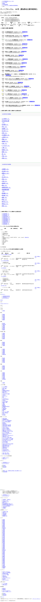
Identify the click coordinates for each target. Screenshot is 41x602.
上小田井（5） (6, 118)
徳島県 (3, 369)
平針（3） (4, 156)
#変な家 (3, 422)
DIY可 (3, 413)
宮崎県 (3, 378)
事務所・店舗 (4, 402)
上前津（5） (5, 137)
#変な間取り (4, 423)
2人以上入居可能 (5, 399)
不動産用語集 (4, 576)
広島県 (3, 359)
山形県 (3, 318)
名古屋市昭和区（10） (6, 218)
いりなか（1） (6, 145)
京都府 (3, 351)
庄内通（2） (5, 124)
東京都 (3, 323)
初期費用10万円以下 (6, 406)
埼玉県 (3, 326)
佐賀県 (3, 373)
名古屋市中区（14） (6, 217)
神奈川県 (4, 324)
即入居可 (4, 407)
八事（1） (4, 147)
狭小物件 (4, 414)
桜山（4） (4, 185)
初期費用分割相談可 (6, 390)
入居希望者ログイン (6, 297)
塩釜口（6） (5, 149)
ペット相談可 (4, 386)
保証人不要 (4, 391)
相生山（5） (5, 203)
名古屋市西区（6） (5, 215)
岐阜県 (3, 344)
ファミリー (4, 398)
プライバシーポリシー (6, 590)
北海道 (3, 310)
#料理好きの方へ (5, 434)
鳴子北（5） (5, 201)
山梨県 (3, 333)
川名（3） (4, 143)
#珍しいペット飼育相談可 (7, 420)
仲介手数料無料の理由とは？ (7, 503)
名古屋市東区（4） (5, 213)
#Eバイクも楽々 (5, 442)
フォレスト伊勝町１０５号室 (6, 254)
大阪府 (3, 349)
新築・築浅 (4, 388)
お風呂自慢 (4, 408)
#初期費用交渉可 (5, 419)
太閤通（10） (5, 169)
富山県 (3, 337)
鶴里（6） (4, 197)
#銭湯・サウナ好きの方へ (7, 430)
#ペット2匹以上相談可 (6, 421)
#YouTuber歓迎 (5, 441)
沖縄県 (3, 382)
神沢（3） (4, 206)
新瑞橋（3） (5, 193)
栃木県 (3, 328)
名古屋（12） (5, 171)
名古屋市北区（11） (6, 214)
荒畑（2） (4, 139)
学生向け (4, 400)
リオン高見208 (3, 267)
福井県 (3, 338)
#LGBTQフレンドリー (6, 451)
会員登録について (5, 501)
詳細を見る (27, 237)
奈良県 (3, 353)
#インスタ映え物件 (5, 432)
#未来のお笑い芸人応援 (6, 424)
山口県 (3, 362)
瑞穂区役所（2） (6, 187)
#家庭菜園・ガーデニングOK (7, 431)
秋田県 (3, 316)
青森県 (3, 314)
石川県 (3, 335)
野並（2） (4, 199)
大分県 (3, 564)
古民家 (3, 404)
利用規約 (4, 589)
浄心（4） (4, 126)
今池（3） (4, 181)
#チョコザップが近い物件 (7, 437)
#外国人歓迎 (4, 418)
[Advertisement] (20, 481)
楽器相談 (4, 409)
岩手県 (3, 315)
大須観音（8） (6, 135)
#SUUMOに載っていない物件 (7, 439)
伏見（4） (4, 133)
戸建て (3, 403)
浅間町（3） (5, 128)
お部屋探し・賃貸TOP (6, 499)
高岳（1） (4, 179)
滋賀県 (3, 352)
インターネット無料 (6, 393)
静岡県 (3, 343)
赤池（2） (4, 158)
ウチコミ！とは (5, 500)
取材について (4, 502)
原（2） (4, 154)
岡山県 (3, 358)
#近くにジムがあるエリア (7, 433)
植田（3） (4, 152)
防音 (3, 410)
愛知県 (3, 3)
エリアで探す (4, 2)
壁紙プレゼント (5, 392)
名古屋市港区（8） (5, 223)
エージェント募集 (5, 574)
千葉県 (3, 325)
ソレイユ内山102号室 (5, 260)
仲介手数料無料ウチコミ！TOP (8, 1)
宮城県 (3, 317)
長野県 (3, 334)
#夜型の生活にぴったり (6, 444)
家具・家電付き (5, 412)
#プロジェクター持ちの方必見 (7, 443)
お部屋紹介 (4, 514)
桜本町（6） (5, 195)
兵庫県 (3, 350)
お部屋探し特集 (5, 511)
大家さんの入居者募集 (6, 572)
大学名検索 (4, 513)
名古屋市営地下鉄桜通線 (6, 164)
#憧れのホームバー (5, 446)
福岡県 (3, 372)
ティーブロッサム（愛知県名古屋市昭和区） (10, 5)
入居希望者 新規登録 (6, 296)
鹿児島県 (4, 379)
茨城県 (3, 327)
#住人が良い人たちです (6, 440)
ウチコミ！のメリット (4, 303)
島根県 (3, 360)
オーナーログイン (5, 298)
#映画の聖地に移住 (5, 445)
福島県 (3, 319)
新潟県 (3, 336)
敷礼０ (3, 389)
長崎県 (3, 562)
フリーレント (4, 387)
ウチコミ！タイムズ (6, 571)
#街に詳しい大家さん (6, 429)
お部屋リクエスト (5, 457)
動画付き (4, 405)
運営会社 (4, 588)
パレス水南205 (3, 276)
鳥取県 (3, 361)
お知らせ (4, 575)
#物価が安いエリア (5, 436)
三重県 (3, 345)
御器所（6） (5, 141)
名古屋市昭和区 (5, 4)
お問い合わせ (4, 584)
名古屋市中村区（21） (6, 216)
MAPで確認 (24, 31)
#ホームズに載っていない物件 (7, 438)
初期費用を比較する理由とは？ (8, 504)
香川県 (3, 557)
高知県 (3, 368)
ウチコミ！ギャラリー (6, 577)
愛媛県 (3, 556)
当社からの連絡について (6, 591)
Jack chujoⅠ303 (3, 285)
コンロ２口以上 (5, 401)
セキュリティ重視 (5, 411)
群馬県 (3, 329)
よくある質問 (4, 583)
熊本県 (3, 563)
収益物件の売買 (5, 573)
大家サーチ (4, 458)
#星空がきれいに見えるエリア (7, 435)
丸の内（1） (5, 131)
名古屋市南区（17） (6, 224)
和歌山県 (4, 354)
